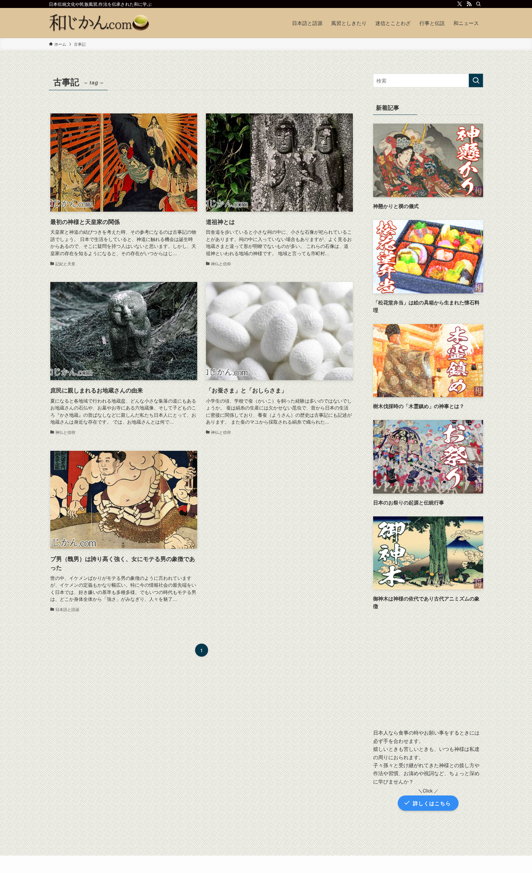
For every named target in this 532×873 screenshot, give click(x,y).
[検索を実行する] (476, 80)
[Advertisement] (428, 670)
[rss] (469, 4)
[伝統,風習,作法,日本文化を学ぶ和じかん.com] (100, 23)
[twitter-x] (459, 4)
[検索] (478, 4)
